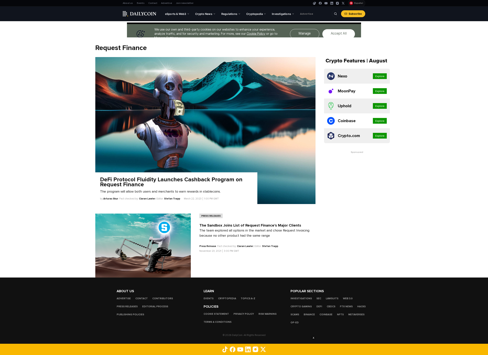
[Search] (335, 13)
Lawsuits (332, 298)
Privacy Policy (244, 313)
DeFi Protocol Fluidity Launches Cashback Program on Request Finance (171, 182)
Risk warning (267, 313)
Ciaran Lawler (147, 198)
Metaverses (356, 314)
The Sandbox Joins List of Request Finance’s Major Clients (250, 225)
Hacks (361, 306)
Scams (295, 314)
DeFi (319, 306)
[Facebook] (320, 3)
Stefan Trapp (172, 198)
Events (140, 3)
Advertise (166, 3)
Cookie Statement (216, 313)
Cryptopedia (227, 298)
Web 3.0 (348, 298)
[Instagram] (337, 3)
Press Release (207, 246)
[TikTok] (314, 3)
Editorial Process (155, 306)
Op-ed (295, 322)
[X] (343, 3)
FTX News (346, 306)
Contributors (162, 298)
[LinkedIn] (331, 3)
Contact (152, 3)
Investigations (301, 298)
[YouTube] (325, 3)
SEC (318, 298)
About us (128, 3)
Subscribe (355, 13)
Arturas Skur (110, 198)
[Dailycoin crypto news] (139, 13)
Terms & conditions (217, 321)
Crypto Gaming (301, 306)
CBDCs (331, 306)
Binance (309, 314)
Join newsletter (184, 3)
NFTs (340, 314)
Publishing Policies (130, 314)
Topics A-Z (248, 298)
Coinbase (325, 314)
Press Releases (211, 216)
